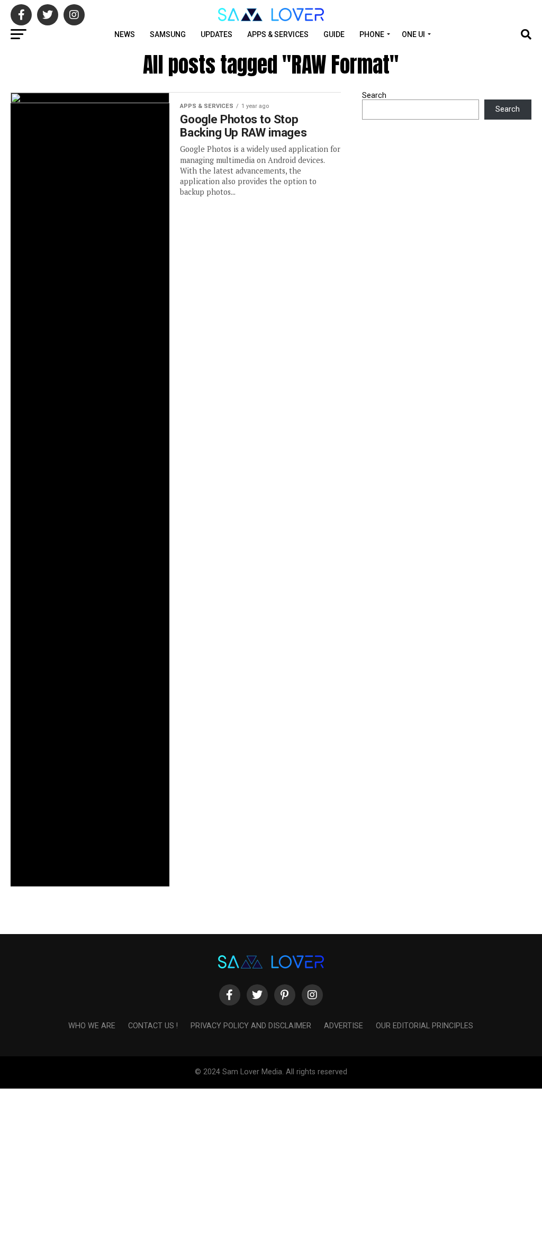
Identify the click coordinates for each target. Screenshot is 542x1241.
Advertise (343, 1025)
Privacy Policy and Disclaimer (251, 1025)
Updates (216, 34)
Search (374, 95)
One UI (413, 34)
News (124, 34)
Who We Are (91, 1025)
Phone (371, 34)
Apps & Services (278, 34)
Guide (334, 34)
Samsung (168, 34)
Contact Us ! (153, 1025)
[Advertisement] (271, 1163)
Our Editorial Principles (424, 1025)
